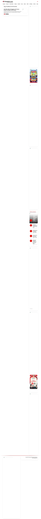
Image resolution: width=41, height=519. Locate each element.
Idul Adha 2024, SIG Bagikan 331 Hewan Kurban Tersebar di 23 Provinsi (11, 10)
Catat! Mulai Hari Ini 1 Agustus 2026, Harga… (35, 231)
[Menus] (37, 1)
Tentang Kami (29, 457)
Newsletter (33, 457)
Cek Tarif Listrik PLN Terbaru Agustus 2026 (35, 236)
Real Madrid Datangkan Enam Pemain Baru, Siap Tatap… (35, 242)
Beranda (27, 457)
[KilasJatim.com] (8, 1)
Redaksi (36, 457)
